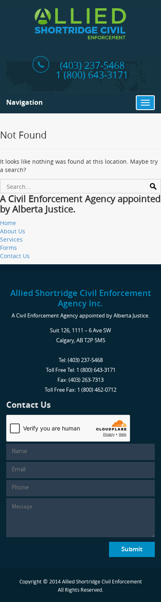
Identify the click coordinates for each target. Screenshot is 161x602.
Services (11, 239)
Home (8, 223)
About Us (12, 231)
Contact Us (15, 256)
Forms (8, 248)
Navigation (24, 102)
